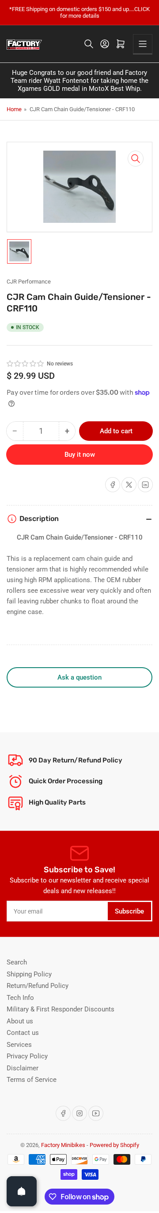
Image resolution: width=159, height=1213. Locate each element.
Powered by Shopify (114, 1145)
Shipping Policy (29, 974)
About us (20, 1021)
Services (19, 1045)
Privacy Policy (27, 1056)
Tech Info (20, 998)
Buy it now (79, 455)
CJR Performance (29, 281)
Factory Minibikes (63, 1145)
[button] (26, 364)
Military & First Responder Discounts (60, 1009)
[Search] (89, 44)
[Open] (22, 1191)
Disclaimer (22, 1068)
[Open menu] (142, 44)
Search (17, 962)
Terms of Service (32, 1080)
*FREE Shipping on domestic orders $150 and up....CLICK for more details (79, 12)
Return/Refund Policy (37, 986)
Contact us (23, 1033)
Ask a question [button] (79, 677)
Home (14, 109)
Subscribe (129, 911)
